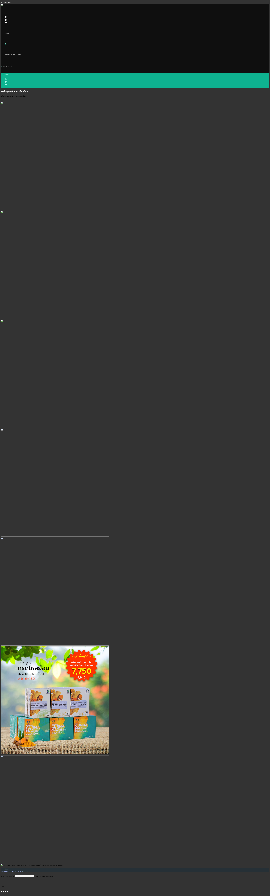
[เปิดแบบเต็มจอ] (5, 891)
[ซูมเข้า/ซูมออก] (7, 891)
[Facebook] (6, 20)
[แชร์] (3, 891)
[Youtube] (6, 23)
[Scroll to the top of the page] (1, 873)
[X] (6, 17)
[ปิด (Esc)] (1, 891)
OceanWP (25, 871)
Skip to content (6, 2)
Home (7, 74)
